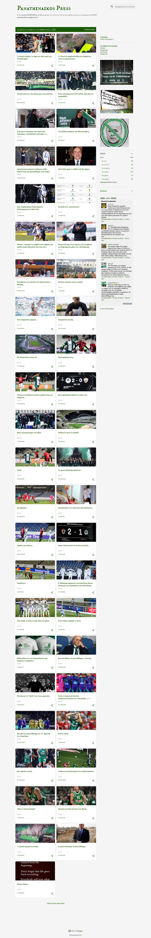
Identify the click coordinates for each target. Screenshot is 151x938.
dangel (110, 264)
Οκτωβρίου (105, 172)
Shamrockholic (113, 244)
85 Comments (21, 742)
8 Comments (61, 253)
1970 (101, 157)
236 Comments (21, 178)
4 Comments (61, 102)
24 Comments (21, 403)
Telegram (103, 54)
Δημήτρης (111, 204)
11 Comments (20, 140)
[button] (52, 65)
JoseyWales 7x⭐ (113, 283)
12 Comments (62, 328)
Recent (108, 198)
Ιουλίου (104, 161)
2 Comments (20, 65)
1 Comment (61, 140)
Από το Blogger (77, 931)
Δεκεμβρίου (105, 179)
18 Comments (21, 291)
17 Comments (20, 366)
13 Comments (62, 667)
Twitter (102, 48)
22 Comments (62, 704)
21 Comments (62, 479)
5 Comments (61, 65)
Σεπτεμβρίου (106, 168)
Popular (113, 198)
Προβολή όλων (89, 29)
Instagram (104, 50)
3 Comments (61, 215)
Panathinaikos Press (44, 8)
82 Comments (62, 780)
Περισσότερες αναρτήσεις (56, 903)
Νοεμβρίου (105, 175)
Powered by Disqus (107, 309)
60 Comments (21, 102)
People (102, 198)
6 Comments (61, 554)
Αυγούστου (105, 165)
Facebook (103, 52)
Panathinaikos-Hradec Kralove (112, 219)
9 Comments (20, 704)
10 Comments (21, 780)
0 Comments (20, 253)
